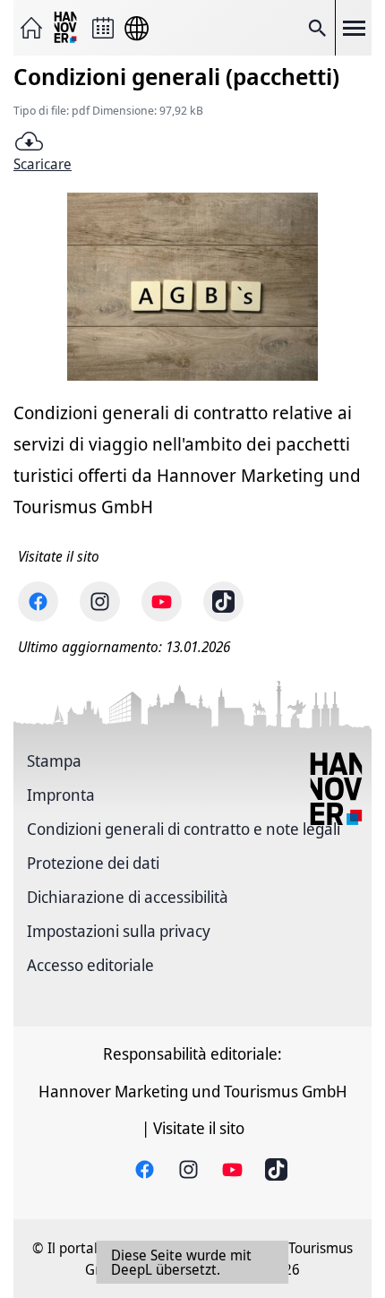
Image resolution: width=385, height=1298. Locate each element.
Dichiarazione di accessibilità (127, 897)
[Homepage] (31, 27)
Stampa (54, 760)
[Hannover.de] (67, 28)
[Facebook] (38, 601)
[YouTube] (161, 601)
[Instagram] (100, 601)
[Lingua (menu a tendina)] (136, 28)
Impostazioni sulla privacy (118, 931)
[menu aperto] (354, 28)
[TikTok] (223, 601)
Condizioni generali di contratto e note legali (183, 829)
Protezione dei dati (93, 863)
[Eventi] (103, 27)
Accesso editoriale (90, 965)
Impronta (61, 795)
